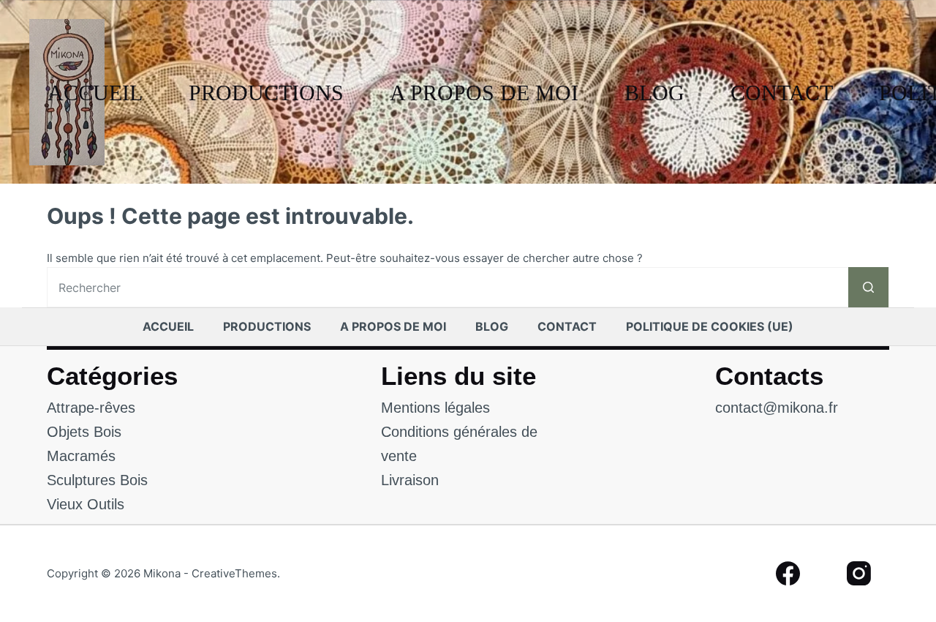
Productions (266, 92)
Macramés (81, 456)
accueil (95, 92)
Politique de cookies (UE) (709, 326)
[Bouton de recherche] (868, 287)
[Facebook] (788, 574)
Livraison (410, 480)
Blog (654, 92)
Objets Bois (84, 432)
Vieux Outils (85, 504)
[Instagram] (859, 574)
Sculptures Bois (97, 480)
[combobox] (448, 287)
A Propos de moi (484, 92)
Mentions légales (435, 408)
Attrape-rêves (91, 408)
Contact (782, 92)
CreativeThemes (234, 573)
